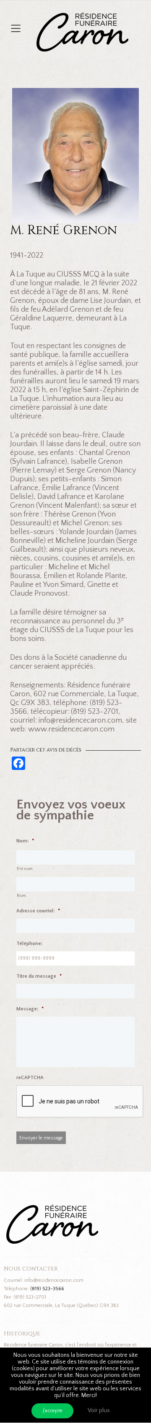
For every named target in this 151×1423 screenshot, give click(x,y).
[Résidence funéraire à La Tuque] (133, 16)
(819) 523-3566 (47, 1288)
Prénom (25, 869)
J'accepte (52, 1410)
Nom (21, 896)
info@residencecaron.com (53, 1280)
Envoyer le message (41, 1138)
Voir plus (99, 1410)
